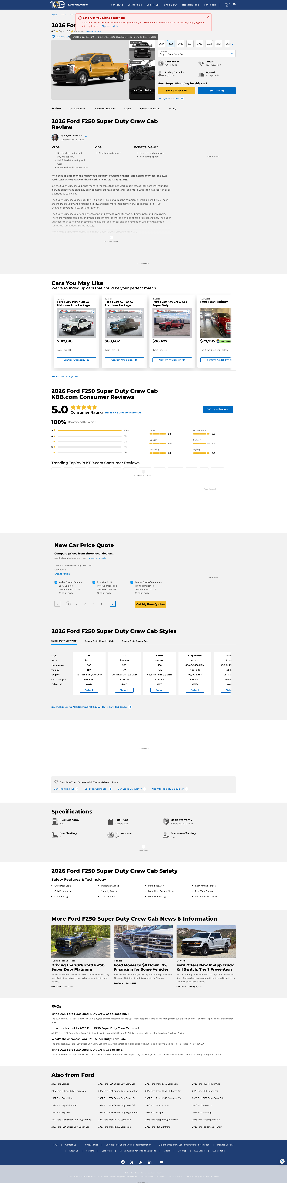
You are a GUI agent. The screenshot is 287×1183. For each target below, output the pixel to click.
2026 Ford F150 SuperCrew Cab (207, 1098)
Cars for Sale (135, 4)
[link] (89, 673)
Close (153, 37)
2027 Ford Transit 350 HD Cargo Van (163, 1090)
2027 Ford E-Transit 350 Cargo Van (68, 1090)
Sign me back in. (110, 26)
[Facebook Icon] (124, 1162)
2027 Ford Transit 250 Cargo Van (114, 1126)
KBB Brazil (199, 1150)
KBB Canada (218, 1150)
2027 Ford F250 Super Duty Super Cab (70, 1126)
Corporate (107, 1150)
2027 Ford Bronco (60, 1083)
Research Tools (190, 4)
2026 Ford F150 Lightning (157, 1126)
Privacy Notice (91, 1144)
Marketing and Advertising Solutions (137, 1150)
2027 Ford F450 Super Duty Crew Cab (116, 1105)
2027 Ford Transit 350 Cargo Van (161, 1083)
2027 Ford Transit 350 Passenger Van (163, 1098)
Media (167, 1150)
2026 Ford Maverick (202, 1105)
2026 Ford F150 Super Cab (205, 1090)
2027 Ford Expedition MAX (64, 1105)
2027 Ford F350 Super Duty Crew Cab (116, 1083)
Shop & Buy (170, 4)
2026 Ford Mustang (202, 1112)
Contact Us (70, 1144)
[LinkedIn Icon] (149, 1162)
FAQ (56, 1144)
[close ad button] (282, 1161)
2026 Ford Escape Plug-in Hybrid (161, 1119)
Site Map (182, 1150)
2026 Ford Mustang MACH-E (206, 1119)
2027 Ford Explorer (60, 1112)
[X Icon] (131, 1162)
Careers (90, 1150)
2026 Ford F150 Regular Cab (206, 1083)
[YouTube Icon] (160, 1162)
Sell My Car (153, 4)
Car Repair (210, 4)
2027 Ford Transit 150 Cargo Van (114, 1119)
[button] (230, 43)
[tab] (56, 108)
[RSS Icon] (140, 1162)
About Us (73, 1150)
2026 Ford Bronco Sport (157, 1105)
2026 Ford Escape (154, 1112)
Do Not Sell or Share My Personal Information (128, 1144)
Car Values (117, 4)
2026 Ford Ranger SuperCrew (207, 1126)
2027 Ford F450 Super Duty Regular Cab (118, 1112)
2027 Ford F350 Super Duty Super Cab (117, 1098)
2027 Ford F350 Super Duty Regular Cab (118, 1090)
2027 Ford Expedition (61, 1098)
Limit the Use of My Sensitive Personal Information (184, 1144)
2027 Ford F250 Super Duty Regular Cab (71, 1119)
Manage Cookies (225, 1144)
